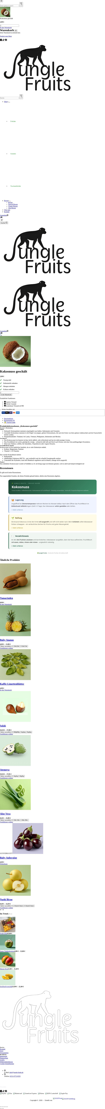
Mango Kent (4, 969)
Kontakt (6, 212)
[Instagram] (1, 40)
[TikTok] (3, 40)
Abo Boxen (12, 208)
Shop (5, 102)
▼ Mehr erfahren (17, 510)
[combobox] (9, 98)
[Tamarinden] (15, 594)
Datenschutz (4, 1058)
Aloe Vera (5, 813)
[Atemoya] (15, 765)
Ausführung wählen (6, 648)
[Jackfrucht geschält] (7, 985)
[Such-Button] (21, 96)
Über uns (7, 210)
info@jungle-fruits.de (16, 1072)
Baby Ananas (7, 640)
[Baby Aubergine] (27, 853)
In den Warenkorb (6, 395)
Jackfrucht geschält (6, 986)
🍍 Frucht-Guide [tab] (9, 422)
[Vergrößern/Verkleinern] (1, 1106)
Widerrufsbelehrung (6, 1062)
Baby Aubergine (8, 857)
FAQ (1, 1051)
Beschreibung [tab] (8, 418)
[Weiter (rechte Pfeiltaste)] (3, 1108)
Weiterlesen (3, 864)
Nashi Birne (6, 899)
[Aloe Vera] (15, 809)
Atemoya (4, 769)
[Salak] (15, 721)
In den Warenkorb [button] (6, 27)
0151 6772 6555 (15, 1076)
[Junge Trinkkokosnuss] (7, 949)
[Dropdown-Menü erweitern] (9, 102)
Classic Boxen (13, 206)
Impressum (3, 1056)
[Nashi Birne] (15, 895)
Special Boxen (13, 204)
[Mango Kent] (7, 967)
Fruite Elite (3, 933)
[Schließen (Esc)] (7, 1106)
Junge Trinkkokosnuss (7, 951)
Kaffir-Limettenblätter (12, 684)
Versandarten (4, 1053)
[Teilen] (5, 1106)
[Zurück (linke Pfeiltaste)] (1, 1108)
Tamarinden (6, 598)
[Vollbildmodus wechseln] (3, 1106)
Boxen (6, 201)
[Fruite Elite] (7, 932)
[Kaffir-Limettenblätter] (15, 679)
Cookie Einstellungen (7, 1064)
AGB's (2, 1060)
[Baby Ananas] (15, 635)
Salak (3, 725)
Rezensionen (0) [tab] (9, 420)
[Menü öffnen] (2, 220)
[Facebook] (6, 40)
